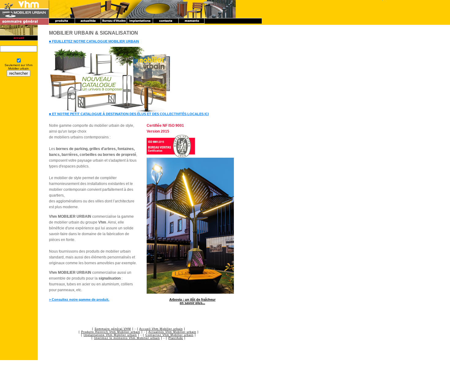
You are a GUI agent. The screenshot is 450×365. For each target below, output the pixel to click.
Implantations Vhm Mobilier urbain (110, 335)
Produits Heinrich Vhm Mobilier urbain (110, 331)
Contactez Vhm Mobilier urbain (169, 335)
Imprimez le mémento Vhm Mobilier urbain (127, 338)
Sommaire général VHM (113, 328)
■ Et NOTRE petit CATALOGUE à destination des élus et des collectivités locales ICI (129, 114)
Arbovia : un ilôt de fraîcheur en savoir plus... (192, 301)
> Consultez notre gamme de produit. (79, 299)
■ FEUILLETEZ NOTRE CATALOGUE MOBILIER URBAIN (94, 41)
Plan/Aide (175, 338)
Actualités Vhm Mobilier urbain (172, 331)
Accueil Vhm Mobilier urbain (161, 328)
